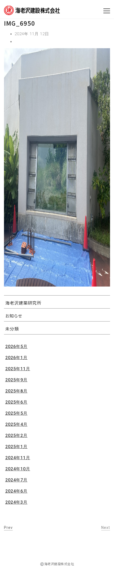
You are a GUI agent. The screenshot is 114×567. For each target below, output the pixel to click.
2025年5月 (16, 413)
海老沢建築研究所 (23, 303)
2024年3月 (16, 502)
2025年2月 (16, 435)
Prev (8, 527)
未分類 (12, 328)
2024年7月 (16, 480)
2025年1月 (16, 446)
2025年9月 (16, 379)
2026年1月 (16, 357)
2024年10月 (17, 468)
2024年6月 (16, 491)
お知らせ (13, 315)
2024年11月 (17, 457)
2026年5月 (16, 346)
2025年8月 (16, 391)
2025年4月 (16, 424)
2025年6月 (16, 402)
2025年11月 (17, 368)
